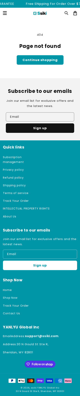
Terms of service (16, 193)
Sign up (40, 128)
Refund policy (13, 178)
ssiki (34, 387)
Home (7, 290)
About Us (9, 216)
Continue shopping (40, 60)
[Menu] (5, 13)
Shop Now (10, 298)
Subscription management (13, 159)
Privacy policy (13, 170)
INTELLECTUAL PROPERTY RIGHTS (20, 208)
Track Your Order (16, 201)
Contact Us (11, 313)
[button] (66, 13)
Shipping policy (14, 185)
